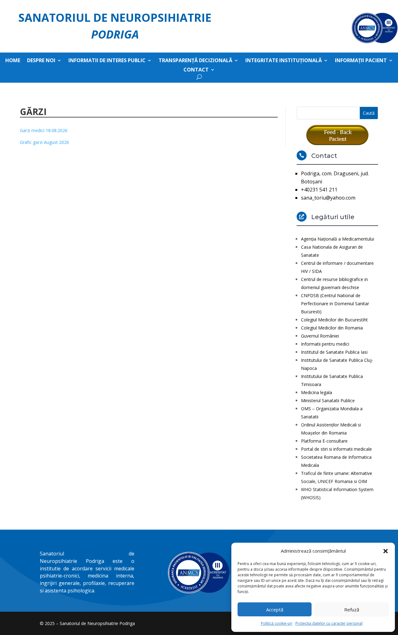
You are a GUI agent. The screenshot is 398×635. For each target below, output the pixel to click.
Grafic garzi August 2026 (44, 142)
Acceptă (274, 609)
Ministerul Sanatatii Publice (328, 400)
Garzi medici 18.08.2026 (43, 130)
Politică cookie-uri (276, 623)
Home (12, 61)
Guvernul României (320, 336)
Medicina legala (316, 392)
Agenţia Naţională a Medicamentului (337, 239)
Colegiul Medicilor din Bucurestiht (334, 320)
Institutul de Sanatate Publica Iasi (334, 352)
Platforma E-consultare (324, 441)
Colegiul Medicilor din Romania (332, 328)
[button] (385, 551)
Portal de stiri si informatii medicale (336, 449)
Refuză (351, 609)
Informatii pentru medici (325, 344)
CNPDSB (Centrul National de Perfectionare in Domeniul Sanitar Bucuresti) (335, 303)
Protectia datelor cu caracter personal (329, 623)
